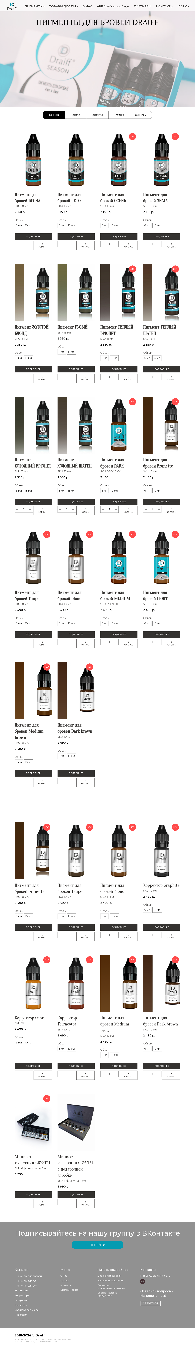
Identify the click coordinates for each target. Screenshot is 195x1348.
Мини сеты (21, 1290)
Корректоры (22, 1295)
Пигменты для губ (26, 1281)
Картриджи (22, 1300)
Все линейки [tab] (54, 115)
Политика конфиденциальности (111, 1287)
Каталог (65, 1280)
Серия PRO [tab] (119, 115)
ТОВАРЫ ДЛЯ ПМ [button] (62, 6)
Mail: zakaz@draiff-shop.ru (155, 1275)
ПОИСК (183, 6)
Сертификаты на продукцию (107, 1294)
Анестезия (21, 1314)
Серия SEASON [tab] (97, 115)
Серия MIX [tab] (76, 115)
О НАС (87, 6)
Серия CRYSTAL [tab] (141, 115)
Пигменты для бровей (28, 1276)
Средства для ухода (27, 1310)
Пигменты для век (26, 1285)
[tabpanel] (97, 464)
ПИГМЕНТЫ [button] (34, 6)
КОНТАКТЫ (164, 6)
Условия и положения (111, 1280)
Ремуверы (21, 1305)
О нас (63, 1275)
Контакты (66, 1285)
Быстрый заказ (69, 1290)
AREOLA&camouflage (113, 6)
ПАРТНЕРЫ (142, 6)
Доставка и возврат (109, 1275)
